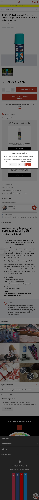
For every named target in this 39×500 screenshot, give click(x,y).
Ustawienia (13, 165)
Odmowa (21, 165)
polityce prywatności (26, 161)
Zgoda (28, 165)
